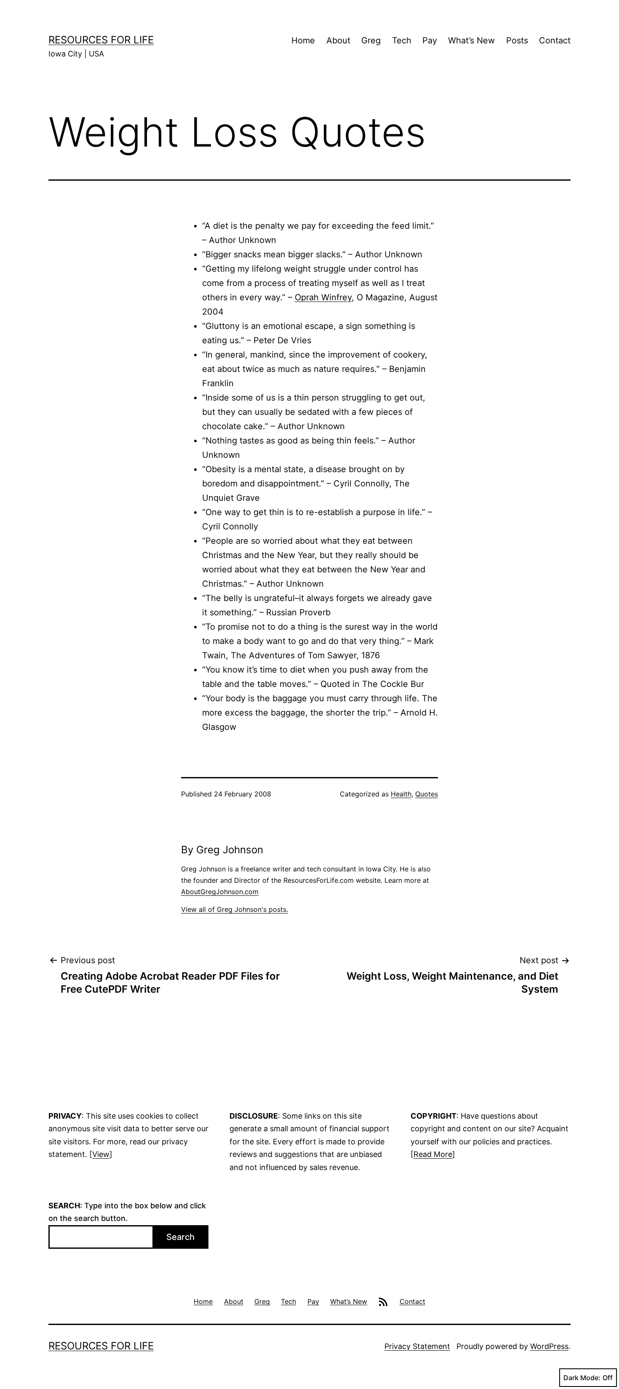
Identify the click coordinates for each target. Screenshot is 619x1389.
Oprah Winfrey (323, 297)
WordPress (549, 1346)
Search (180, 1237)
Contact (555, 40)
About (338, 40)
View (100, 1154)
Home (303, 40)
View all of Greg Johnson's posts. (234, 909)
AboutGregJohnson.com (220, 891)
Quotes (426, 794)
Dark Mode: (581, 1377)
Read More (433, 1154)
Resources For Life (101, 40)
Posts (517, 40)
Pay (429, 40)
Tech (401, 40)
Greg (371, 40)
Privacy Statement (417, 1346)
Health (401, 794)
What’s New (471, 40)
